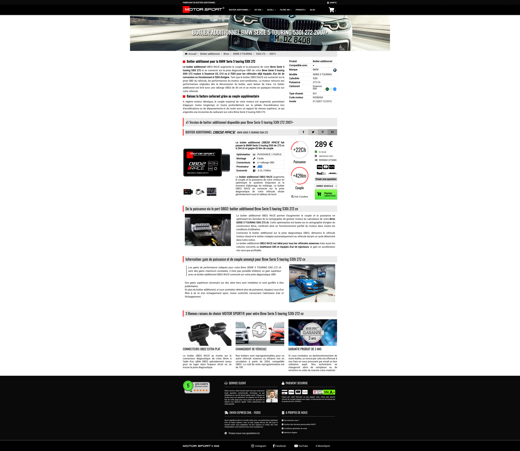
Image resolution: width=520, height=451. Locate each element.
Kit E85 (258, 10)
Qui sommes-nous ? (291, 420)
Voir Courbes (301, 196)
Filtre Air (285, 10)
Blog (312, 10)
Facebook (280, 446)
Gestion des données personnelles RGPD (299, 424)
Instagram (260, 446)
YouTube (303, 446)
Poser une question (326, 179)
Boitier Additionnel (239, 10)
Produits (300, 10)
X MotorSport (323, 446)
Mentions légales (290, 433)
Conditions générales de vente (295, 428)
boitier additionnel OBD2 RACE (255, 176)
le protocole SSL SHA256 (291, 401)
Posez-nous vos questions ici (244, 433)
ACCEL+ (271, 10)
